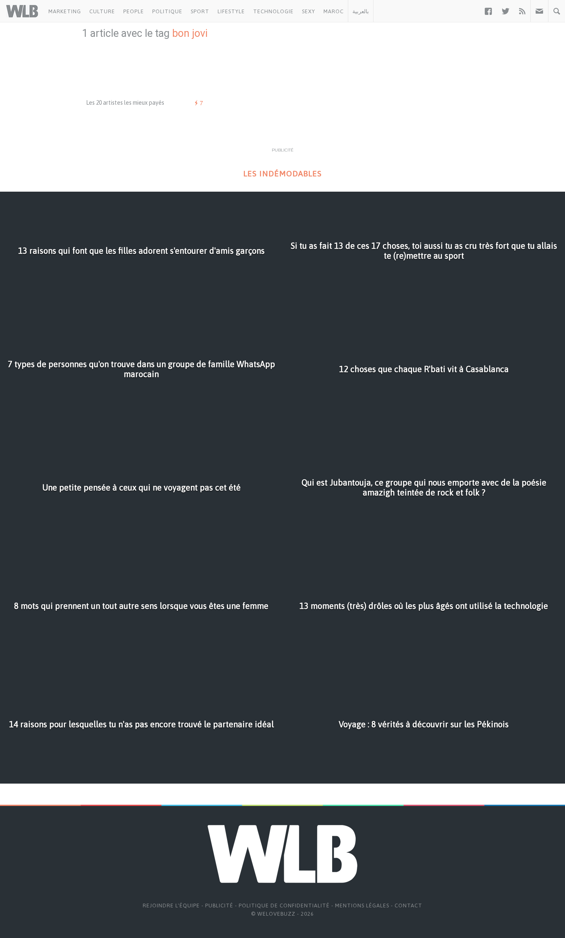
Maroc (333, 11)
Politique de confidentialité (284, 905)
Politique (167, 11)
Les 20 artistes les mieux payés (125, 102)
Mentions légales (362, 905)
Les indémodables (282, 174)
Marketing (64, 11)
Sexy (308, 11)
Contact (408, 905)
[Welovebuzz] (22, 11)
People (133, 11)
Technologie (273, 11)
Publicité (219, 905)
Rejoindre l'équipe (171, 905)
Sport (200, 11)
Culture (102, 11)
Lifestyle (231, 11)
